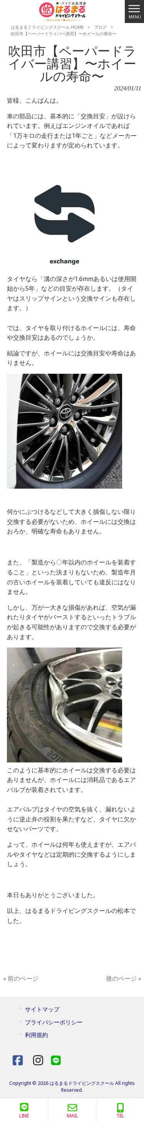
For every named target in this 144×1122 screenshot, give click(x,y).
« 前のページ (20, 978)
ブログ (100, 27)
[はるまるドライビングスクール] (62, 11)
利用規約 (36, 1035)
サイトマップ (42, 1009)
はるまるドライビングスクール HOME (47, 27)
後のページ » (123, 978)
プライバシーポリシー (54, 1022)
